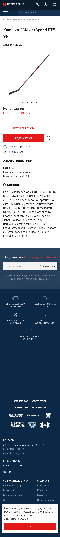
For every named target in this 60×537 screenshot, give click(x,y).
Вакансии (42, 495)
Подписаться (47, 266)
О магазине (43, 486)
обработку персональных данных (31, 279)
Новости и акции (46, 500)
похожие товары (23, 128)
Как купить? (9, 490)
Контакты (42, 490)
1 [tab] (22, 102)
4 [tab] (36, 102)
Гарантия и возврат (13, 495)
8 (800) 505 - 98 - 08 (13, 449)
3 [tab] (32, 102)
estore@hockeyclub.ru (14, 453)
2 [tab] (27, 102)
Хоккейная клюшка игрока (24, 20)
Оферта (7, 500)
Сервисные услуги (13, 486)
